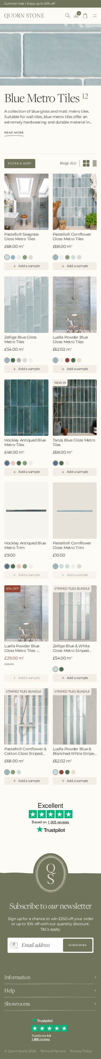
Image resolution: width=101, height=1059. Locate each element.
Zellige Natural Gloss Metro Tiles (24, 360)
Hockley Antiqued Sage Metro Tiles (24, 463)
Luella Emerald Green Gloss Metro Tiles (73, 360)
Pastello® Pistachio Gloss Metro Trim (61, 566)
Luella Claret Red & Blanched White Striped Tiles (61, 772)
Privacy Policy (81, 1051)
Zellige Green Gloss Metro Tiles (13, 360)
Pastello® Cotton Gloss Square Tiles (61, 257)
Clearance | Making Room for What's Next (34, 3)
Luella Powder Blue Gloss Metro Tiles (70, 339)
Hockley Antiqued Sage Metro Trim (24, 566)
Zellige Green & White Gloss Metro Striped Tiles (61, 669)
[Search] (67, 15)
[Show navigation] (95, 15)
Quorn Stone (18, 1051)
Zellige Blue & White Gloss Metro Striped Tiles (71, 648)
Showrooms (17, 1003)
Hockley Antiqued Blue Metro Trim (25, 545)
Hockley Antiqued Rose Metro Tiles (13, 463)
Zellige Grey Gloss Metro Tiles (19, 360)
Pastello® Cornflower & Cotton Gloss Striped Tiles (25, 751)
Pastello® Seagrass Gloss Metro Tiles (21, 236)
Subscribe (77, 945)
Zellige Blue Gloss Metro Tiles (20, 339)
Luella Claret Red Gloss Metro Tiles (67, 360)
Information (17, 977)
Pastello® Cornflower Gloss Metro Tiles (13, 257)
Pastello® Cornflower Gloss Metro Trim (72, 545)
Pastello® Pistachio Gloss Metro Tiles (24, 257)
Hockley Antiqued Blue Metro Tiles (25, 442)
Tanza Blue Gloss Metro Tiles (74, 442)
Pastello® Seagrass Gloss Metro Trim (67, 566)
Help (9, 990)
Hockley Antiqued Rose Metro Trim (19, 566)
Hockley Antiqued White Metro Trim (30, 566)
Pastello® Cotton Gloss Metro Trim (73, 566)
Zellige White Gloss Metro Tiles (30, 360)
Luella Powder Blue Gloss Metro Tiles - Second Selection (21, 648)
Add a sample (29, 266)
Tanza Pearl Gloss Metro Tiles (67, 463)
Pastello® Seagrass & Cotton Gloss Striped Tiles (19, 772)
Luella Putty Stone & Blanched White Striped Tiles (73, 772)
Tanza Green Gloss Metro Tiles (61, 463)
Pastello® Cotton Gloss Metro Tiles (19, 257)
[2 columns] (86, 163)
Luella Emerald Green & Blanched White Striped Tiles (67, 772)
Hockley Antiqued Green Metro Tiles (19, 463)
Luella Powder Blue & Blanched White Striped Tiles (74, 751)
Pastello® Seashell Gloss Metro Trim (79, 566)
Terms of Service (53, 1051)
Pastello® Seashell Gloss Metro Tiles (30, 257)
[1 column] (95, 163)
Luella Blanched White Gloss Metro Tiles (61, 360)
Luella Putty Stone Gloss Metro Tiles (79, 360)
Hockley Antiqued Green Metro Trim (13, 566)
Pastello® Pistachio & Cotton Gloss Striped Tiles (13, 772)
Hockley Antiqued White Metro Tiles (30, 463)
